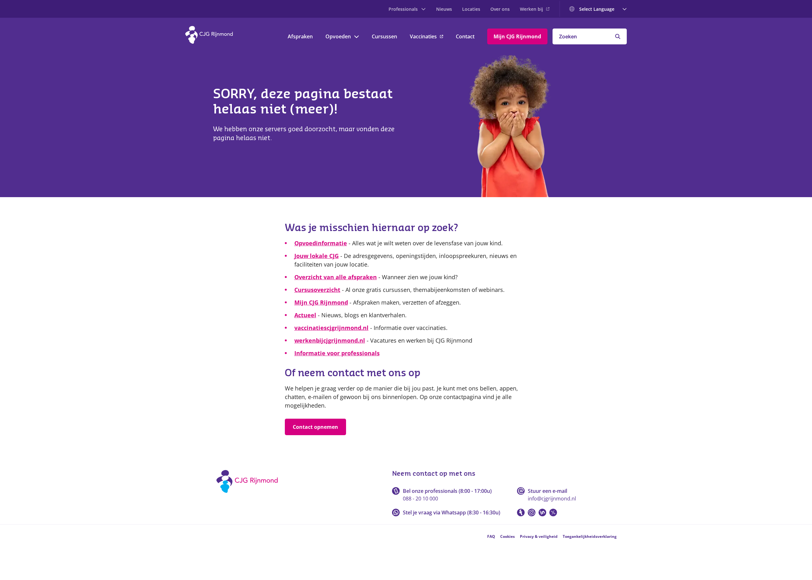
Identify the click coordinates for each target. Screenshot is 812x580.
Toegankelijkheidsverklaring (590, 536)
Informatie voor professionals (337, 353)
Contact (465, 36)
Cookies (507, 536)
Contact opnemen (315, 426)
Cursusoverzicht (317, 289)
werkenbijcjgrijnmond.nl (329, 340)
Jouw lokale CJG (316, 256)
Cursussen (384, 36)
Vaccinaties (423, 36)
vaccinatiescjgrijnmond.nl (331, 328)
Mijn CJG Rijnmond (517, 36)
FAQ (491, 536)
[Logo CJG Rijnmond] (249, 495)
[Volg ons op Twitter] (553, 512)
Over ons (500, 9)
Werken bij (531, 9)
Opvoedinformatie (320, 243)
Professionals (403, 9)
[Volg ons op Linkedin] (542, 512)
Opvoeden (338, 36)
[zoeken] (617, 36)
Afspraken (300, 36)
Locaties (471, 9)
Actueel (305, 315)
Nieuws (444, 9)
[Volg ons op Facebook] (521, 512)
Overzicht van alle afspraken (335, 277)
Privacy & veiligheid (539, 536)
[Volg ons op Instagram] (531, 512)
